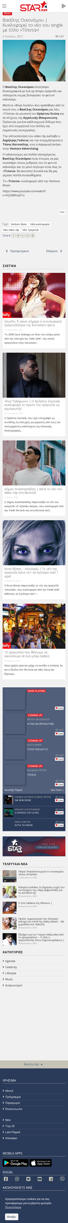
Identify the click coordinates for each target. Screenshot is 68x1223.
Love (60, 708)
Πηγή (62, 212)
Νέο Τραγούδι (30, 229)
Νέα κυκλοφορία (40, 224)
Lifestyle (10, 973)
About (9, 1091)
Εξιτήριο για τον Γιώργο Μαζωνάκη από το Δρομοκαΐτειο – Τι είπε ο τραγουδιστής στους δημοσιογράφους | (41, 937)
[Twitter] (18, 235)
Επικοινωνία (13, 1109)
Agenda (10, 961)
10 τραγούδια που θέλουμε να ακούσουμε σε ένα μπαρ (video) (26, 654)
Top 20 (9, 1126)
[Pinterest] (32, 235)
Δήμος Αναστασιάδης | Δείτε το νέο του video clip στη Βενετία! (33, 491)
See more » (57, 790)
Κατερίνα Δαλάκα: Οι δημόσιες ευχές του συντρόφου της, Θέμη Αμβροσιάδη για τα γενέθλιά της (41, 890)
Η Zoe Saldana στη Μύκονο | (35, 903)
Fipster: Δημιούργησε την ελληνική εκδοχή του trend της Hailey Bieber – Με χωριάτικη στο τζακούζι (41, 921)
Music (7, 13)
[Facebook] (13, 235)
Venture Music (19, 224)
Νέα (7, 1120)
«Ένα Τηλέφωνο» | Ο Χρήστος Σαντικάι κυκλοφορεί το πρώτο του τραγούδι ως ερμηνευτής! (32, 405)
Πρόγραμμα (13, 1097)
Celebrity (11, 967)
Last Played (12, 1132)
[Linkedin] (27, 235)
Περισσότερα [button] (13, 1207)
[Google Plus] (23, 235)
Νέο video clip (11, 229)
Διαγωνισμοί (13, 985)
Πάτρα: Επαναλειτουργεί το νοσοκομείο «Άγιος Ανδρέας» (41, 873)
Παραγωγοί (12, 1103)
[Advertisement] (30, 1015)
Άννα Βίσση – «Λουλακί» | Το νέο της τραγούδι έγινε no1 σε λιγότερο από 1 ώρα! (31, 572)
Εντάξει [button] (11, 1216)
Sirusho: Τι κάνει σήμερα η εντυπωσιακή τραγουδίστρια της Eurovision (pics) (33, 323)
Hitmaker (11, 1138)
